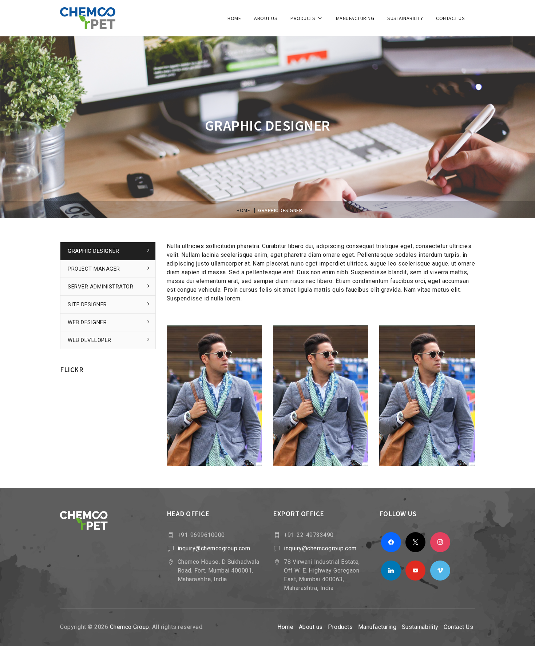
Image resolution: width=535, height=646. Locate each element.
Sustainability (405, 18)
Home (234, 18)
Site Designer (87, 304)
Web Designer (87, 322)
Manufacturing (355, 18)
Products (302, 18)
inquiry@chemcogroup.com (214, 548)
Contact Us (450, 18)
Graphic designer (93, 251)
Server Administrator (100, 286)
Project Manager (94, 269)
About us (265, 18)
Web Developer (89, 340)
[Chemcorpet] (97, 18)
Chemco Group (129, 626)
